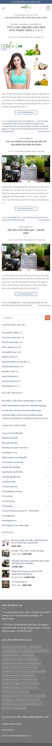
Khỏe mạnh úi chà (9, 347)
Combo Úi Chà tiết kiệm (12, 433)
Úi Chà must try (8, 501)
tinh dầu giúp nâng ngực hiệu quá (32, 129)
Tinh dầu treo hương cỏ (28, 679)
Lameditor (39, 37)
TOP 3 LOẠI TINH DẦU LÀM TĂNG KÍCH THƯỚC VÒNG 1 (26, 29)
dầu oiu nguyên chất (36, 124)
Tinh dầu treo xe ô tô (30, 688)
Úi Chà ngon (7, 506)
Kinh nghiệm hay (34, 24)
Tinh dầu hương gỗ (38, 671)
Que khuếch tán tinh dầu (12, 472)
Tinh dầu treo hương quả (11, 688)
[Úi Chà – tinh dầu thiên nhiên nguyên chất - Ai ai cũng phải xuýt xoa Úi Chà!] (26, 8)
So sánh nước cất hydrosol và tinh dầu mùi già (21, 410)
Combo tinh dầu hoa (25, 651)
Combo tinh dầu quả (41, 651)
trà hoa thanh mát (9, 381)
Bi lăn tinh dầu (7, 647)
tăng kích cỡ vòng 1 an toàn (11, 129)
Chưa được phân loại (11, 337)
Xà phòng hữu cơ (9, 386)
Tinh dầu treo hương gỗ (11, 684)
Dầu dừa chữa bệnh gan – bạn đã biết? (26, 231)
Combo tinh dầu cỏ (35, 647)
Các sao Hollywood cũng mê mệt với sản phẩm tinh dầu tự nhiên (26, 143)
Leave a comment (44, 131)
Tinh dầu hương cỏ (22, 671)
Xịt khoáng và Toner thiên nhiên (15, 525)
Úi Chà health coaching (12, 491)
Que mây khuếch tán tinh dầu (14, 361)
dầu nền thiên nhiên (19, 24)
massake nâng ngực (24, 126)
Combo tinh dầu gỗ (9, 651)
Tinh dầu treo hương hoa (30, 684)
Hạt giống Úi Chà (9, 452)
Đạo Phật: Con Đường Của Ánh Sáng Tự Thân (22, 400)
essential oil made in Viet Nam (15, 447)
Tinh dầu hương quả (26, 675)
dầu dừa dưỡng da (34, 217)
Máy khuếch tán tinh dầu (12, 462)
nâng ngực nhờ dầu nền (40, 126)
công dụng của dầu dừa (35, 303)
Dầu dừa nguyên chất (21, 124)
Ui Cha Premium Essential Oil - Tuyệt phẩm (20, 510)
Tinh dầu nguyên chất (11, 476)
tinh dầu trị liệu (8, 371)
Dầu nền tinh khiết (10, 438)
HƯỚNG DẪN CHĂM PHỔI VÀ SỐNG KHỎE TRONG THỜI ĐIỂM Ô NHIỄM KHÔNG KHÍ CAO (25, 417)
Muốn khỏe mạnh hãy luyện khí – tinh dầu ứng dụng (24, 405)
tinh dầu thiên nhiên (10, 366)
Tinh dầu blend (8, 671)
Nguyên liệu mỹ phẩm (11, 467)
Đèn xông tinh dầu (9, 443)
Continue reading (26, 112)
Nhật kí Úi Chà (8, 357)
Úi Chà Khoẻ (7, 496)
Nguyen (41, 151)
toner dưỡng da (9, 376)
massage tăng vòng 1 (9, 126)
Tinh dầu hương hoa (10, 675)
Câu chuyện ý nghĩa (10, 332)
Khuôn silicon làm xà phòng (12, 663)
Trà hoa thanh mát (9, 486)
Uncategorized (8, 515)
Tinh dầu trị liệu (8, 481)
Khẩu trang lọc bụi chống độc (14, 457)
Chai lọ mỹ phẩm (20, 647)
